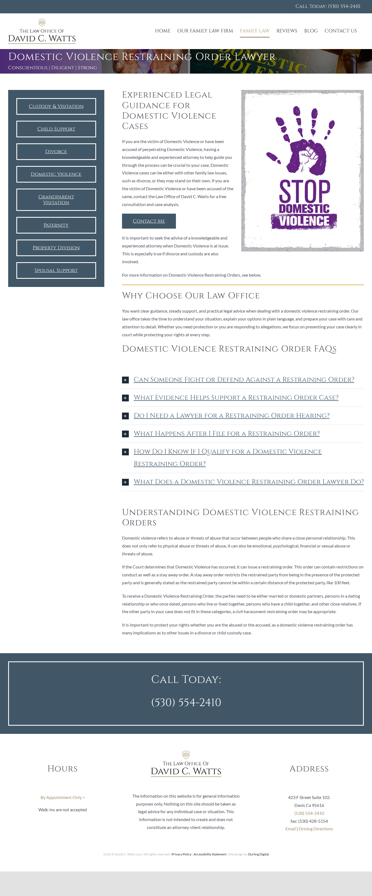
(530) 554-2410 (186, 702)
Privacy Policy (181, 854)
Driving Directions (316, 828)
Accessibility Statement (210, 854)
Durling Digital (258, 854)
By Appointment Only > (63, 797)
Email (290, 828)
